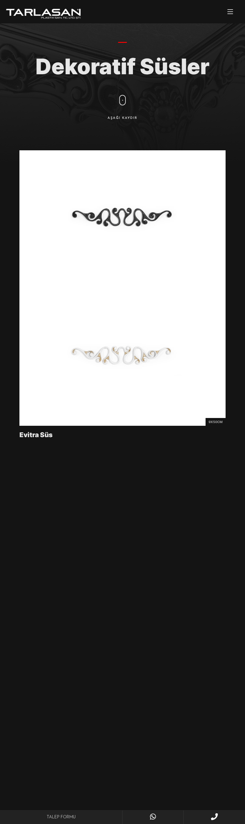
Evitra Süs (36, 435)
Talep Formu (61, 817)
